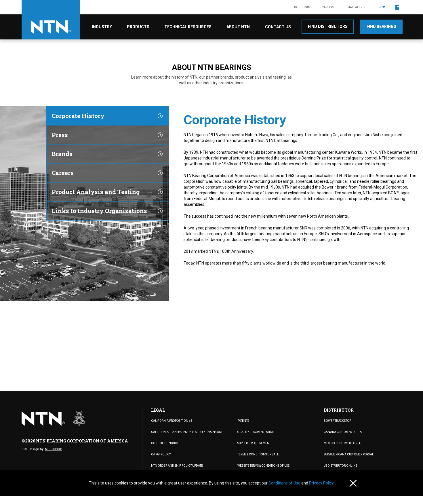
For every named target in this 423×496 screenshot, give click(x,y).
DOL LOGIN (302, 7)
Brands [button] (62, 153)
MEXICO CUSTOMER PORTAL (343, 443)
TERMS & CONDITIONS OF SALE (258, 454)
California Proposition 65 (171, 420)
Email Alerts (355, 7)
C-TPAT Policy (161, 454)
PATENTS (243, 420)
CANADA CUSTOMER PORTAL (343, 432)
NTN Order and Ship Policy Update (177, 465)
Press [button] (60, 134)
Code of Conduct (164, 443)
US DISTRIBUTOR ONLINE (340, 465)
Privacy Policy (321, 483)
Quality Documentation (256, 432)
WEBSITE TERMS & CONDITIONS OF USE (263, 465)
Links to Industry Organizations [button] (99, 210)
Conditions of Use (284, 483)
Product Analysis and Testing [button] (96, 191)
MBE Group (53, 449)
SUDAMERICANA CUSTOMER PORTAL (349, 454)
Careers (328, 7)
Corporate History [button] (78, 115)
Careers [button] (63, 172)
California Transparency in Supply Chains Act (186, 432)
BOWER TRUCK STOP (337, 420)
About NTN (238, 26)
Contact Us (278, 26)
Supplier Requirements (254, 443)
